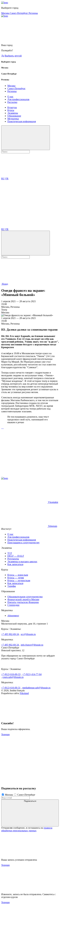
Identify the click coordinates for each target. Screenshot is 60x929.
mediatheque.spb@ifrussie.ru (36, 687)
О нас (10, 96)
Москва (5, 13)
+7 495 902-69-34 (10, 634)
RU (3, 178)
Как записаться (15, 564)
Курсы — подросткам (18, 580)
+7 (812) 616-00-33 (10, 674)
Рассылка (12, 102)
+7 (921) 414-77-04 (32, 674)
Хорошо (5, 734)
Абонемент (13, 615)
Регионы (33, 13)
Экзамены (12, 113)
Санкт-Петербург (19, 13)
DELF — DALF (15, 556)
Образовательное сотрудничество (25, 596)
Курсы (10, 110)
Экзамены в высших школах (22, 561)
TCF (9, 553)
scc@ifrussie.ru (28, 634)
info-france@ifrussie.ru (32, 644)
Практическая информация (21, 121)
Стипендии (13, 605)
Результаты (13, 558)
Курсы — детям (15, 577)
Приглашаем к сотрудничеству (23, 542)
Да (2, 55)
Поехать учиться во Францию (23, 602)
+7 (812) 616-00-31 (10, 687)
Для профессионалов (18, 99)
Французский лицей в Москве (23, 599)
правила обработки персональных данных (26, 829)
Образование (14, 115)
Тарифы (11, 586)
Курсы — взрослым (17, 575)
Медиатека (13, 118)
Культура (12, 107)
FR (6, 178)
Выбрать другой (13, 55)
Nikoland (24, 693)
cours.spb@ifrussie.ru (13, 677)
